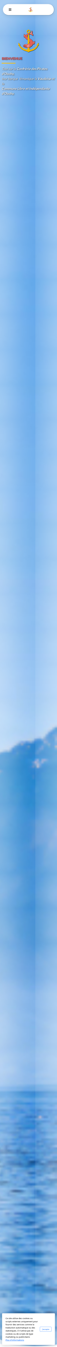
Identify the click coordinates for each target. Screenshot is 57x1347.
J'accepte (45, 1329)
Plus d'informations (15, 1340)
